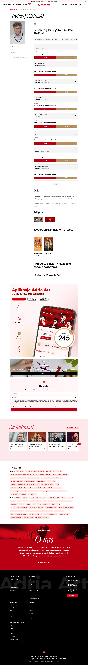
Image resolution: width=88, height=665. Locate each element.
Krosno (28, 504)
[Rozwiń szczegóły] (75, 47)
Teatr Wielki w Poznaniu (28, 517)
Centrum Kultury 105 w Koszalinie (42, 517)
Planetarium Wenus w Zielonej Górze (45, 510)
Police (34, 504)
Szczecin (32, 497)
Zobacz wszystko (71, 427)
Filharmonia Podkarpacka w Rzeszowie (49, 514)
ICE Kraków (12, 636)
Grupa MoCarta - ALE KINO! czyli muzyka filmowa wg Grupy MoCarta (25, 477)
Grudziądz (25, 497)
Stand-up (31, 613)
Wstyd (57, 484)
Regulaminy (31, 595)
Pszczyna (20, 501)
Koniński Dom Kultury (64, 514)
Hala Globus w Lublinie (34, 514)
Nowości (31, 618)
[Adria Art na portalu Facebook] (69, 576)
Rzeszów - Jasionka (15, 504)
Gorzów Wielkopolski (60, 501)
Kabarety (31, 610)
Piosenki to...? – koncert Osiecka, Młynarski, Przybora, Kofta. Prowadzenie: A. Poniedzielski (47, 491)
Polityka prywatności (33, 590)
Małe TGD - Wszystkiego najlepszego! (18, 494)
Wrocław (12, 633)
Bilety (12, 46)
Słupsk (25, 501)
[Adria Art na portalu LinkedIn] (72, 576)
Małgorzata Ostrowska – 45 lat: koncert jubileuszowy (57, 474)
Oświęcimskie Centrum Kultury (36, 507)
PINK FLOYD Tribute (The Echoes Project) (19, 487)
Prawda (36, 51)
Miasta (11, 610)
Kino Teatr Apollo (14, 639)
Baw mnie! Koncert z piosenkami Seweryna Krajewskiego (22, 481)
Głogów (57, 497)
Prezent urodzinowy (41, 481)
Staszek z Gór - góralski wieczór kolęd (18, 491)
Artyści (22, 9)
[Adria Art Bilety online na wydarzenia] (44, 5)
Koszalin (23, 504)
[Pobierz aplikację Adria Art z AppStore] (72, 590)
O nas (30, 579)
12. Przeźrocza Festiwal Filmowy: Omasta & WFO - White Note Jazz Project (45, 487)
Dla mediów (31, 582)
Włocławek (51, 501)
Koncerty (31, 607)
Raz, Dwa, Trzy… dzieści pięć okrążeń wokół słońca (51, 477)
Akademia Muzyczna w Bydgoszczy (18, 641)
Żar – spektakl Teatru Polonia (47, 484)
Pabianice (69, 501)
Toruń (45, 501)
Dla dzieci (31, 616)
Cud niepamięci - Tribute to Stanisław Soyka (35, 471)
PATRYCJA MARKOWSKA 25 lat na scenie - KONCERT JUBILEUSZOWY (25, 484)
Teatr (30, 605)
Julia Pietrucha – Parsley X (38, 474)
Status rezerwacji (14, 579)
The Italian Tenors (32, 494)
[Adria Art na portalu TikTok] (74, 576)
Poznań (11, 628)
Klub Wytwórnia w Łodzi (16, 517)
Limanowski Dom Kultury (51, 507)
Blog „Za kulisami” (14, 616)
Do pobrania (31, 584)
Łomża (39, 504)
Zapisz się (43, 409)
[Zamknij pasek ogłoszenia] (85, 1)
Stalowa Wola (46, 504)
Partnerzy (31, 587)
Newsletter (12, 590)
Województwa (13, 607)
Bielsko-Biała (32, 501)
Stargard (53, 504)
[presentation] (56, 39)
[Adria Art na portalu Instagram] (66, 576)
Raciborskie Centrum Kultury (17, 510)
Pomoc (11, 582)
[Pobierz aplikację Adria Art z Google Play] (72, 585)
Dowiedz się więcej (18, 299)
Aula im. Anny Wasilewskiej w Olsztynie (19, 514)
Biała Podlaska (18, 497)
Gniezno (71, 497)
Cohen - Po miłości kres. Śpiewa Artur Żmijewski (21, 474)
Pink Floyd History (51, 481)
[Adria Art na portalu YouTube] (77, 576)
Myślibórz (39, 501)
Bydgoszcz (12, 625)
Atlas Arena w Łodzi (59, 510)
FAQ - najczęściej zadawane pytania (19, 57)
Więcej (57, 184)
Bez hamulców (20, 471)
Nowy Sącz (64, 497)
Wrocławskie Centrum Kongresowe (66, 507)
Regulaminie (71, 401)
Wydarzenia (14, 54)
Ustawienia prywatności (34, 593)
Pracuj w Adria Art (14, 587)
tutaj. (72, 406)
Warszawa (13, 501)
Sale (11, 613)
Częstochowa (51, 497)
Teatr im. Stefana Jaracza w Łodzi (20, 507)
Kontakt (12, 584)
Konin (58, 504)
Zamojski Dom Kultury (30, 510)
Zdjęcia (13, 52)
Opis (12, 49)
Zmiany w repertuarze (34, 598)
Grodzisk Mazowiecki (40, 497)
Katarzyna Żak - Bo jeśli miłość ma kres (54, 471)
